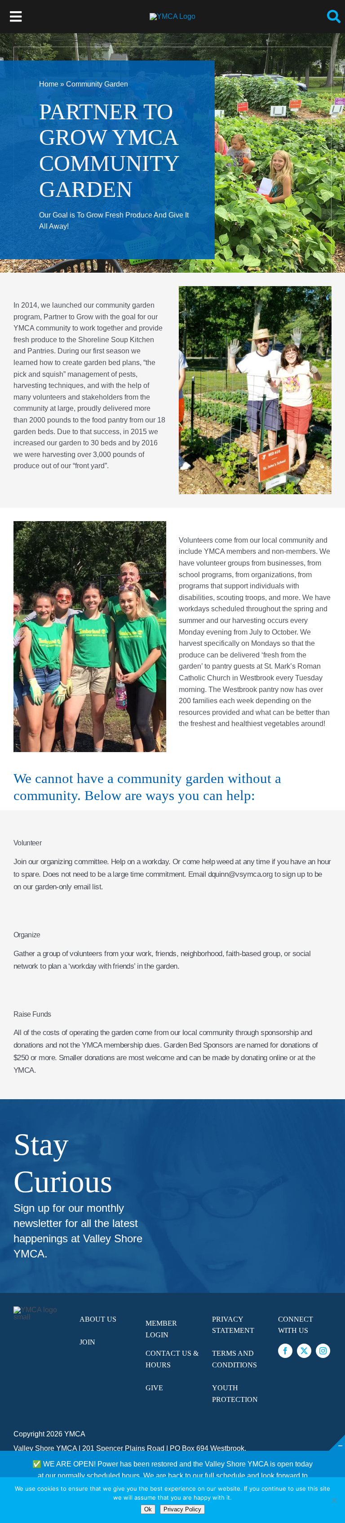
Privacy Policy (182, 1509)
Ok (148, 1509)
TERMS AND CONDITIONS (234, 1359)
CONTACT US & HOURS (172, 1359)
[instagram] (323, 1351)
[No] (333, 1500)
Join (87, 1342)
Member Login (161, 1329)
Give (154, 1388)
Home (48, 84)
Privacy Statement (233, 1325)
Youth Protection (235, 1393)
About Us (98, 1319)
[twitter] (304, 1351)
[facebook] (285, 1351)
